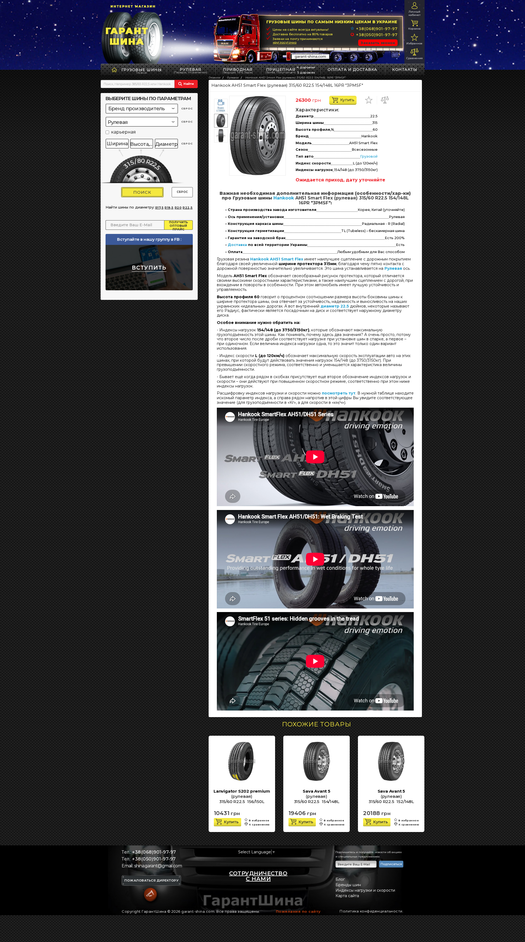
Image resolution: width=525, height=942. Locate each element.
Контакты (404, 69)
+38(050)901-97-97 (376, 34)
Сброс (182, 192)
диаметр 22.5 (334, 306)
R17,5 (159, 208)
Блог (340, 879)
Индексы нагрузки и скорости (365, 890)
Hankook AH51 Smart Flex (276, 259)
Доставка (237, 245)
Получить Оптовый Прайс (178, 225)
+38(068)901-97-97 (376, 28)
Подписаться (391, 864)
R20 (178, 208)
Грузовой (369, 156)
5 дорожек (306, 72)
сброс (187, 108)
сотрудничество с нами (258, 876)
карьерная (123, 132)
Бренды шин (348, 884)
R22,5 (188, 208)
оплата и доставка (352, 69)
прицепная (281, 70)
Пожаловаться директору (151, 880)
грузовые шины (141, 69)
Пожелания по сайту (298, 911)
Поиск (142, 192)
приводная (237, 70)
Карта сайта (347, 895)
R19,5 (169, 208)
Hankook (283, 198)
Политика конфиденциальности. (371, 911)
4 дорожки (306, 67)
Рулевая (191, 70)
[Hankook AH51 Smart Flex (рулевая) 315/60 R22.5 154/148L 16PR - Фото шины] (257, 136)
